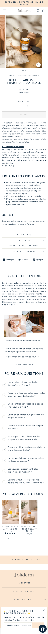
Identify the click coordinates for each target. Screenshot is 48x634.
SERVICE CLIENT (23, 599)
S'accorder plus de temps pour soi (22, 356)
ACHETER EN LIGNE (23, 591)
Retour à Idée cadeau (25, 560)
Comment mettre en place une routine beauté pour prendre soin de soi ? (24, 350)
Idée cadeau (33, 75)
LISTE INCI (24, 240)
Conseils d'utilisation (24, 246)
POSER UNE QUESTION (24, 251)
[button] (10, 533)
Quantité (24, 101)
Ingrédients (24, 235)
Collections (21, 75)
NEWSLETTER (23, 583)
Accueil (12, 75)
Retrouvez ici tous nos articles (24, 364)
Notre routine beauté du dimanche (23, 340)
